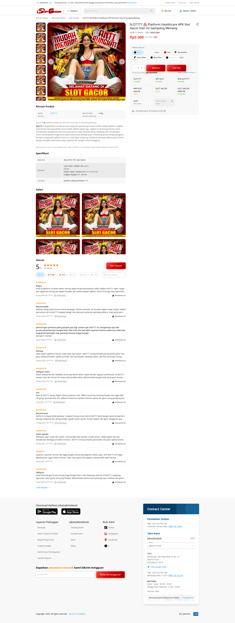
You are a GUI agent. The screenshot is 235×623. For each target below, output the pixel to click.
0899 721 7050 (175, 526)
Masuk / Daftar (189, 11)
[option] (41, 27)
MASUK (156, 68)
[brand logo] (49, 10)
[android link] (47, 511)
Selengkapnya (132, 3)
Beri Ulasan (116, 265)
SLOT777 (54, 113)
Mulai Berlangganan (110, 574)
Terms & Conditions (77, 614)
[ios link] (70, 511)
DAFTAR (176, 68)
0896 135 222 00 (175, 575)
